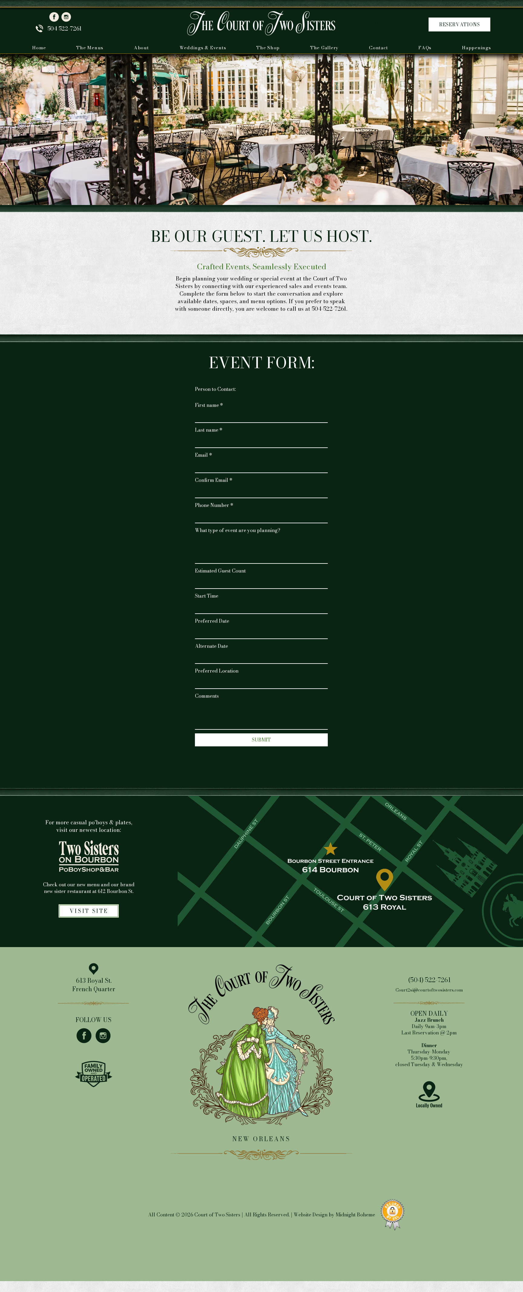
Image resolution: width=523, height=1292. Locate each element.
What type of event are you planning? (237, 530)
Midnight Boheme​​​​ (355, 1214)
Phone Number (214, 505)
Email (203, 455)
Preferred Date (212, 621)
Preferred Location (216, 670)
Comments (207, 696)
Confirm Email (213, 480)
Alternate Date (211, 646)
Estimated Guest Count (220, 570)
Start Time (206, 595)
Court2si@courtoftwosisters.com (429, 990)
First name (209, 405)
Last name (208, 430)
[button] (373, 24)
